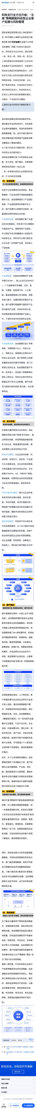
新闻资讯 (4, 9)
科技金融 (13, 1040)
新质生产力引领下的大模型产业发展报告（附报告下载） (19, 1048)
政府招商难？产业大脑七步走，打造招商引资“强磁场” (20, 1053)
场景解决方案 (12, 9)
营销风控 (20, 1040)
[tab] (18, 1079)
